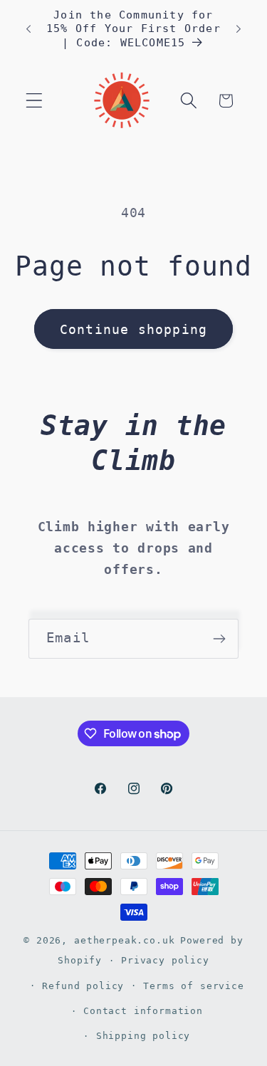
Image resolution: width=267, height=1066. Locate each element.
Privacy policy (165, 960)
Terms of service (193, 986)
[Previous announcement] (28, 29)
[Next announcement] (238, 29)
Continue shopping (133, 329)
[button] (34, 101)
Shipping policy (143, 1035)
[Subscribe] (219, 639)
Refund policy (83, 986)
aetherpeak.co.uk (124, 940)
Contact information (143, 1010)
